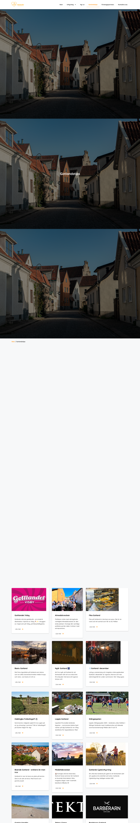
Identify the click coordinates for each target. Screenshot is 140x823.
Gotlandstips (93, 5)
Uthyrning (70, 5)
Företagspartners (108, 5)
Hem (61, 5)
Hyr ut (82, 5)
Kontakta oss (122, 5)
